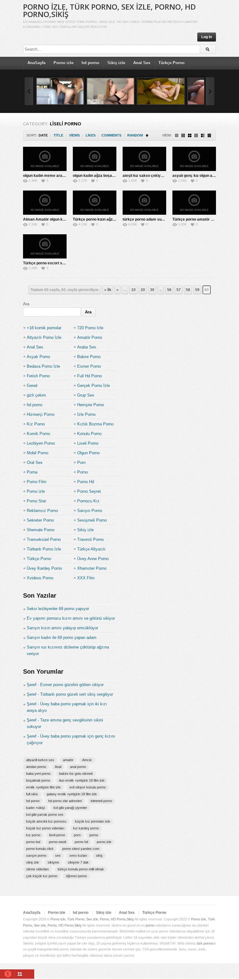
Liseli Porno (87, 443)
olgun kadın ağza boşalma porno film (105, 175)
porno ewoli (57, 842)
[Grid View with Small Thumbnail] (183, 135)
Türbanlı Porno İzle (44, 549)
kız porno (33, 835)
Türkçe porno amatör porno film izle (203, 219)
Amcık (87, 760)
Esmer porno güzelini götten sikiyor (72, 684)
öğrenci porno (76, 876)
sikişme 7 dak (78, 862)
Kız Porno (36, 424)
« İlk (107, 290)
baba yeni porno (38, 773)
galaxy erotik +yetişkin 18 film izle (72, 794)
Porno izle (63, 63)
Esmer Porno (89, 366)
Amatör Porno (89, 337)
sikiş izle (32, 862)
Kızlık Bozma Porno (95, 424)
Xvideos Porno (40, 578)
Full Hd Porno (89, 376)
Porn (81, 462)
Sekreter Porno (40, 520)
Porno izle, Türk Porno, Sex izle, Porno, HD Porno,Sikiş (109, 10)
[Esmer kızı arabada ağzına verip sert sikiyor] (60, 91)
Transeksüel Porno (44, 539)
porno (93, 835)
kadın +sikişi (35, 808)
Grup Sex (85, 395)
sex (58, 855)
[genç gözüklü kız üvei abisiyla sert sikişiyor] (110, 91)
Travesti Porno (90, 539)
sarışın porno (36, 855)
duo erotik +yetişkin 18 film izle (82, 780)
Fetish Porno (38, 376)
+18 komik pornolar (44, 328)
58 (188, 290)
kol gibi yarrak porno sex (44, 814)
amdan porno (36, 767)
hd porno (90, 63)
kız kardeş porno (86, 828)
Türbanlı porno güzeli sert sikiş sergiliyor (76, 694)
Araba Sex (86, 347)
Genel (32, 385)
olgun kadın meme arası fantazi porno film (60, 175)
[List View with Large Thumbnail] (209, 135)
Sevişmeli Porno (92, 520)
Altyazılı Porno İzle (44, 337)
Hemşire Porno (90, 404)
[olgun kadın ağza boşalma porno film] (95, 159)
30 (152, 290)
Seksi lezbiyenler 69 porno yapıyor (58, 608)
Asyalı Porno (38, 356)
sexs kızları (78, 855)
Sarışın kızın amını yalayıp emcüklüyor (62, 628)
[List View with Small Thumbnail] (196, 135)
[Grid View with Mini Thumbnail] (176, 135)
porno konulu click (40, 849)
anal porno (78, 767)
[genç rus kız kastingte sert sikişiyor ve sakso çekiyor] (160, 91)
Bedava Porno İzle (43, 366)
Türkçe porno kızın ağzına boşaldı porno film (111, 219)
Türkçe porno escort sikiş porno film (55, 263)
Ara (26, 304)
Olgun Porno (88, 453)
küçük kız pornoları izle (92, 821)
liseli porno (57, 835)
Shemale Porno (40, 530)
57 (178, 290)
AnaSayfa (36, 63)
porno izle (104, 842)
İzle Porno (86, 414)
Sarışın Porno (89, 510)
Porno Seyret (89, 491)
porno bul (33, 842)
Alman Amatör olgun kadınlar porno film (58, 219)
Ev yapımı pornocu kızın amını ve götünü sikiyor (71, 618)
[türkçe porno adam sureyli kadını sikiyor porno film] (144, 202)
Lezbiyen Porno (41, 443)
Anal (58, 767)
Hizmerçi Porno (40, 414)
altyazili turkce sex (40, 760)
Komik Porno (38, 433)
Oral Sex (35, 462)
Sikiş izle (116, 63)
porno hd (81, 842)
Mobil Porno (37, 453)
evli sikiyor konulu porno (87, 787)
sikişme (53, 862)
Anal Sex (141, 63)
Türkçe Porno (171, 63)
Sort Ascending (147, 135)
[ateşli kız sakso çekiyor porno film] (144, 159)
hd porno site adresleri (65, 801)
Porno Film (36, 481)
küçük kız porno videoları (45, 828)
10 (133, 290)
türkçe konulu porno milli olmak (81, 869)
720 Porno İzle (90, 328)
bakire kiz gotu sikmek (76, 773)
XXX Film (86, 578)
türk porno (204, 943)
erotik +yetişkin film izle (43, 787)
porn (77, 835)
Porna (32, 472)
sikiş (99, 855)
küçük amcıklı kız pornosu (46, 821)
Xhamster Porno (91, 568)
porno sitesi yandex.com (80, 849)
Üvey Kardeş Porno (44, 568)
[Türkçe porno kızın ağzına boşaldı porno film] (95, 202)
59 (197, 290)
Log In (206, 37)
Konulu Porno (89, 433)
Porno (82, 472)
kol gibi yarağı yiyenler (70, 808)
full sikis (32, 794)
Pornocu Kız (88, 501)
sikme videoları (37, 869)
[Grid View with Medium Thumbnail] (189, 135)
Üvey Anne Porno (93, 558)
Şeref (31, 684)
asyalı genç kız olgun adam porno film (205, 175)
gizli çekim (36, 395)
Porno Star (36, 501)
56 (169, 290)
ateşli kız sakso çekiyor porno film (153, 175)
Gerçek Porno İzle (93, 385)
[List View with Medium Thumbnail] (202, 135)
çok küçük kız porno (41, 876)
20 (143, 290)
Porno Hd (85, 481)
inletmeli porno (101, 801)
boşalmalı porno (38, 780)
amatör (68, 760)
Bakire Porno (89, 356)
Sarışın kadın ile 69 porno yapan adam (61, 637)
